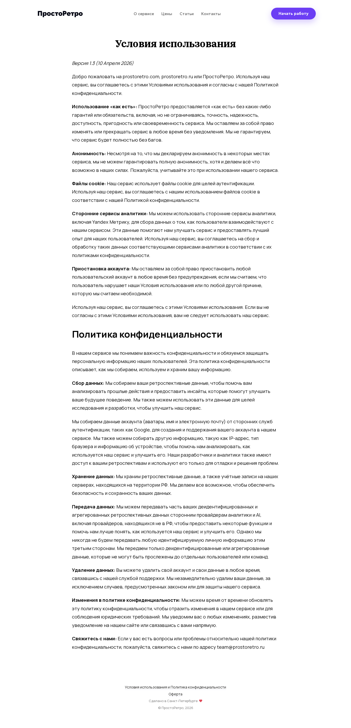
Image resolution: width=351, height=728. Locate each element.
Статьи (187, 13)
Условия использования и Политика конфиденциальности (175, 687)
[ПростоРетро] (60, 13)
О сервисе (144, 13)
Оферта (175, 694)
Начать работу (293, 13)
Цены (166, 13)
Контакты (211, 13)
